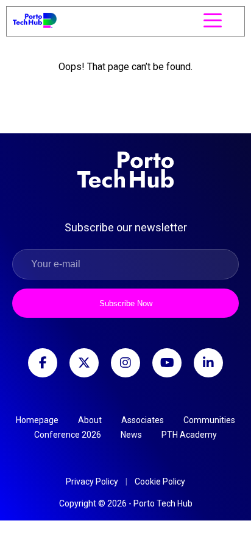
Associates (142, 420)
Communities (209, 420)
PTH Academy (189, 435)
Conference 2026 (67, 435)
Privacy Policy (92, 481)
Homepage (37, 420)
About (90, 420)
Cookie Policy (160, 481)
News (131, 435)
